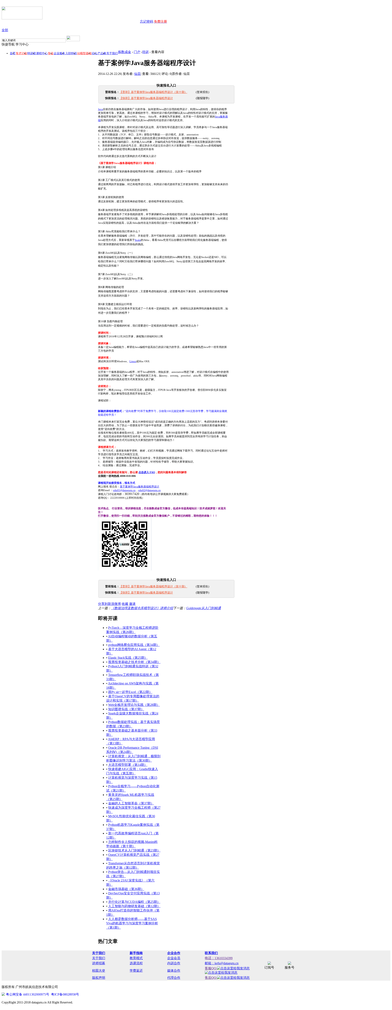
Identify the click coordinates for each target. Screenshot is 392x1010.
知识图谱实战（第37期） (126, 709)
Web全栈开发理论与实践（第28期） (134, 705)
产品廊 (102, 53)
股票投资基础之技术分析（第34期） (134, 662)
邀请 (132, 604)
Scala (138, 239)
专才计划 (21, 53)
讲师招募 (98, 963)
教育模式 (136, 958)
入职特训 (71, 53)
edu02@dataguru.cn (149, 490)
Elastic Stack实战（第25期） (128, 657)
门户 (137, 52)
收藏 (125, 604)
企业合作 (173, 953)
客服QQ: (211, 968)
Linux (132, 361)
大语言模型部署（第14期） (127, 764)
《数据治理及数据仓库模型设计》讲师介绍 (142, 608)
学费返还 (136, 970)
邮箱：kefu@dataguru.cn (221, 963)
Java (100, 109)
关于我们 (112, 53)
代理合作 (173, 977)
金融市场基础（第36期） (126, 889)
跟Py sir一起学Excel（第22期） (130, 692)
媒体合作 (173, 970)
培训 (145, 52)
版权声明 (98, 977)
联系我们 (211, 953)
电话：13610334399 (219, 958)
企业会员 (173, 958)
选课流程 (136, 963)
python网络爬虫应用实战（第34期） (134, 645)
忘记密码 (146, 21)
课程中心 (42, 53)
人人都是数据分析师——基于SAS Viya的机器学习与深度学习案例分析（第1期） (132, 923)
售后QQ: (211, 977)
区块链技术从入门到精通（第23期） (134, 850)
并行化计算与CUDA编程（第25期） (134, 902)
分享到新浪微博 (109, 604)
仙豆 (137, 73)
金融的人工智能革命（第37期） (131, 803)
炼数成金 (124, 52)
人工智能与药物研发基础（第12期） (134, 906)
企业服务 (59, 53)
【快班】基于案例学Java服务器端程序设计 (146, 98)
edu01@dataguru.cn (124, 490)
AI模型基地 (84, 53)
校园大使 (98, 970)
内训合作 (173, 963)
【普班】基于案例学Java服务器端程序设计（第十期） (153, 92)
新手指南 (136, 953)
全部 (5, 30)
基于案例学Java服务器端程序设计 (139, 486)
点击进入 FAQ (146, 472)
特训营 (31, 53)
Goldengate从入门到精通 (203, 608)
